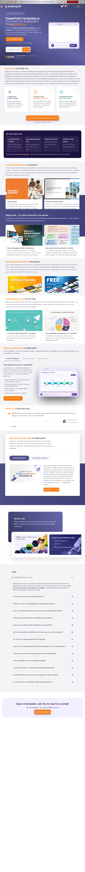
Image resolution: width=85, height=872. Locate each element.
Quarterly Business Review (54, 202)
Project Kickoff (12, 202)
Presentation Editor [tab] (19, 458)
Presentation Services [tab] (39, 458)
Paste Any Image (28, 358)
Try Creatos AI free (42, 712)
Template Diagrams (12, 358)
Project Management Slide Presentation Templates (20, 249)
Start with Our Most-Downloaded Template (42, 118)
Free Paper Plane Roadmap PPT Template (21, 333)
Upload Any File (43, 358)
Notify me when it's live (13, 398)
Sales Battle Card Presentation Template (59, 248)
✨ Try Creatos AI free (14, 39)
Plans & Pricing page (23, 154)
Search (26, 49)
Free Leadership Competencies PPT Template (61, 333)
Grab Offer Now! (72, 2)
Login (78, 6)
